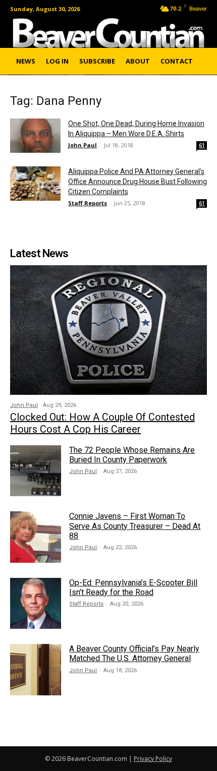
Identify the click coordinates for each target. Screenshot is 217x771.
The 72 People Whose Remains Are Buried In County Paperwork (132, 454)
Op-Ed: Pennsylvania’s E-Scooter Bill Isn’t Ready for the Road (133, 587)
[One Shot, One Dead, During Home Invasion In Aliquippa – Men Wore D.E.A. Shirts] (35, 135)
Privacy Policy (153, 758)
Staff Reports (87, 203)
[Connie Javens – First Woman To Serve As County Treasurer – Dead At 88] (35, 536)
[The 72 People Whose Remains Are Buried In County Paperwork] (35, 470)
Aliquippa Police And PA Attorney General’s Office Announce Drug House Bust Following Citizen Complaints (137, 181)
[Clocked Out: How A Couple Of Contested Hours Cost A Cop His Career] (108, 330)
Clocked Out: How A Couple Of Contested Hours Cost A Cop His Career (102, 423)
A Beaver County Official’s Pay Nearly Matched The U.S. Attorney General (134, 653)
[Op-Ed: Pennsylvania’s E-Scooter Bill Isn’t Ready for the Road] (35, 603)
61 (202, 145)
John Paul (82, 145)
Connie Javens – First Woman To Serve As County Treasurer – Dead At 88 (134, 525)
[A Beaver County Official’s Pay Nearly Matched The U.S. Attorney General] (35, 669)
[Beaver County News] (108, 33)
